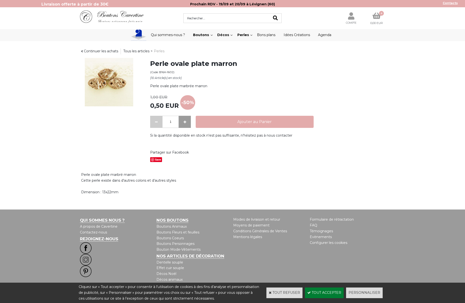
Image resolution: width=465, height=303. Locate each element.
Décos (223, 35)
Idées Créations (297, 35)
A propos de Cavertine (98, 226)
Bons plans (266, 35)
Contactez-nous (93, 232)
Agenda (324, 35)
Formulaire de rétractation (332, 219)
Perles (243, 35)
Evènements (321, 237)
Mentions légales (247, 237)
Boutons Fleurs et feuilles (177, 232)
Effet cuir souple (170, 268)
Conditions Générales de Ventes (260, 231)
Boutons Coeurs (170, 238)
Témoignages (321, 231)
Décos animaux (169, 279)
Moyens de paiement (251, 225)
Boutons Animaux (171, 226)
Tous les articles (136, 51)
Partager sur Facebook (169, 152)
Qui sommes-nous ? (168, 35)
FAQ (313, 225)
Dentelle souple (169, 262)
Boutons (201, 35)
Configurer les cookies (328, 243)
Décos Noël (166, 274)
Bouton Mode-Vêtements (178, 249)
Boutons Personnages (175, 243)
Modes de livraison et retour (256, 219)
